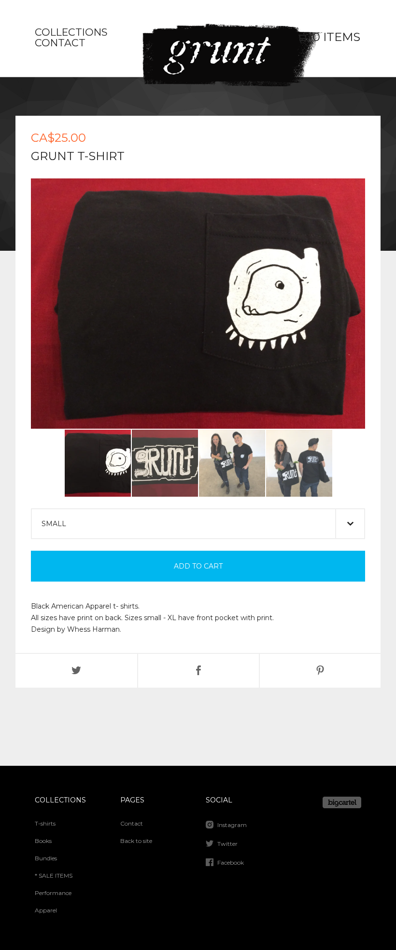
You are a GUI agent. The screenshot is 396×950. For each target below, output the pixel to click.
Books (43, 840)
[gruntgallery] (197, 38)
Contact (60, 43)
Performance (53, 892)
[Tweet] (76, 671)
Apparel (46, 910)
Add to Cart (198, 566)
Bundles (46, 858)
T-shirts (45, 823)
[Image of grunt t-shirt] (98, 463)
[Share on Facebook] (198, 671)
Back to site (136, 840)
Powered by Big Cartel (342, 802)
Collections (71, 32)
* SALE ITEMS (53, 875)
